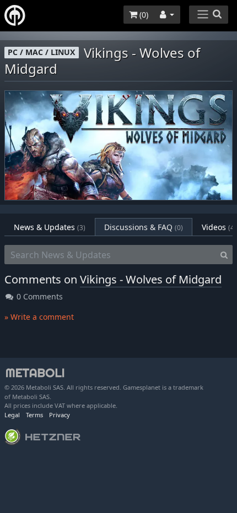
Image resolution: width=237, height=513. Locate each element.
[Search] (224, 255)
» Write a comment (39, 317)
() (142, 14)
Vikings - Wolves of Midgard (151, 279)
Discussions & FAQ (143, 227)
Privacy (59, 415)
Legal (12, 415)
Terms (34, 415)
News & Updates (49, 227)
